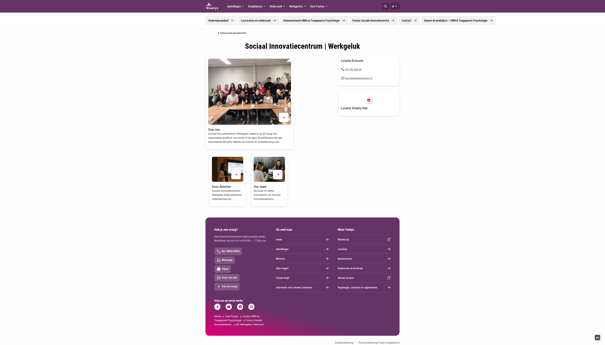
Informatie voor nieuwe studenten (294, 287)
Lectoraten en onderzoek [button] (256, 20)
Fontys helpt (282, 277)
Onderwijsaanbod (218, 20)
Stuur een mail (229, 277)
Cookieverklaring (344, 342)
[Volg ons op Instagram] (251, 307)
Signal (225, 268)
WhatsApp (227, 260)
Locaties (342, 249)
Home (279, 239)
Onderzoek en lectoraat (350, 268)
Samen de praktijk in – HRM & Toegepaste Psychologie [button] (455, 20)
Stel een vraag (229, 286)
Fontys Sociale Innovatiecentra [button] (370, 20)
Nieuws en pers (346, 277)
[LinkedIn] (369, 100)
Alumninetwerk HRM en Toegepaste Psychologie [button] (311, 20)
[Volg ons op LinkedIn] (240, 307)
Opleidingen (282, 249)
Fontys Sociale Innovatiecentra (233, 33)
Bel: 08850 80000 (231, 251)
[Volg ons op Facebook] (217, 307)
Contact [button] (406, 20)
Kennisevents (345, 258)
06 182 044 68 (353, 69)
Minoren (280, 258)
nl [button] (393, 6)
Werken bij (343, 239)
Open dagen (282, 268)
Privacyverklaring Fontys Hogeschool (379, 342)
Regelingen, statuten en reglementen (357, 287)
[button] (385, 6)
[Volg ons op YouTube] (229, 307)
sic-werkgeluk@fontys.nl (358, 78)
